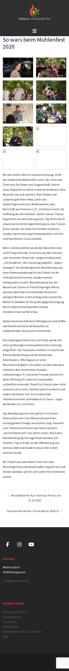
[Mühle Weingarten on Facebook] (8, 544)
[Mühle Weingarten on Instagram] (19, 544)
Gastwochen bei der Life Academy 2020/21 (33, 511)
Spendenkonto (12, 617)
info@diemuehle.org (16, 581)
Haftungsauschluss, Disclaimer (22, 631)
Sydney (34, 664)
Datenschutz (11, 626)
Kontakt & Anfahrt (14, 612)
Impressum (10, 622)
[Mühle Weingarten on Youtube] (31, 544)
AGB (5, 636)
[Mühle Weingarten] (35, 14)
